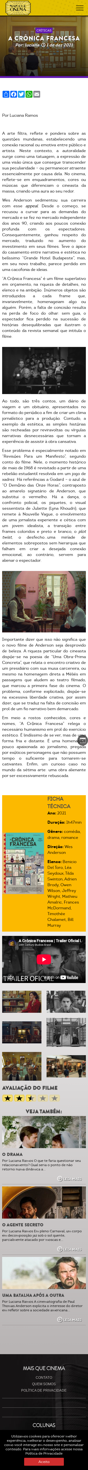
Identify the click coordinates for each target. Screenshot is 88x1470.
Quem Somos (44, 1384)
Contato (44, 1377)
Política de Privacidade (44, 1453)
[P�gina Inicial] (18, 8)
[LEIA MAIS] (44, 1132)
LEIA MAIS (72, 1179)
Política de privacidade (44, 1390)
